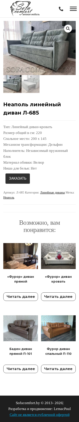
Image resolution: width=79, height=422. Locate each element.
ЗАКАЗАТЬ (17, 178)
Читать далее (21, 296)
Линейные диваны (52, 192)
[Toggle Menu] (73, 9)
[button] (68, 29)
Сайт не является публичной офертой (40, 415)
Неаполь (8, 197)
